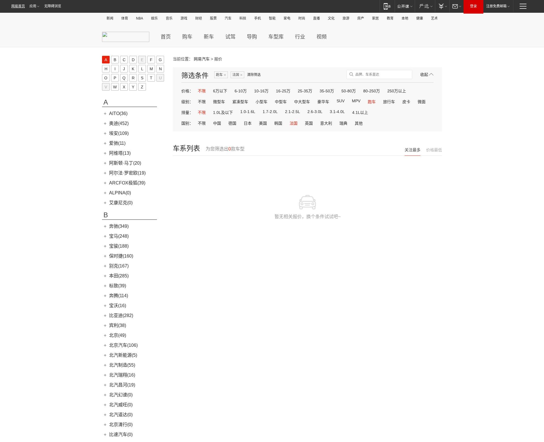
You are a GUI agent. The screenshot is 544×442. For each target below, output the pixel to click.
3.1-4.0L (337, 111)
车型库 (276, 37)
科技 (242, 18)
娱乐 (154, 18)
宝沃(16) (117, 305)
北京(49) (117, 335)
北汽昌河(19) (122, 384)
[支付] (442, 6)
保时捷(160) (121, 256)
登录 (473, 6)
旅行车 (389, 101)
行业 (300, 37)
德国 (232, 123)
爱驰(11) (117, 143)
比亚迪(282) (121, 315)
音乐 (169, 18)
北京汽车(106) (123, 345)
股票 (213, 18)
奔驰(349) (119, 226)
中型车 (281, 101)
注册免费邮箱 (496, 6)
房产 (360, 18)
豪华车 (323, 101)
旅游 (346, 18)
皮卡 (406, 101)
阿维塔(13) (120, 153)
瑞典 (343, 123)
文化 (331, 18)
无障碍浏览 (52, 6)
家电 (287, 18)
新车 (209, 37)
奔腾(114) (118, 295)
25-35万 (305, 91)
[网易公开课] (405, 6)
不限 (202, 91)
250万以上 (396, 91)
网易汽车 (202, 59)
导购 (252, 37)
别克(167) (119, 266)
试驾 (230, 37)
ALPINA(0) (120, 192)
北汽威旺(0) (121, 404)
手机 (257, 18)
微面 (422, 101)
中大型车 (302, 101)
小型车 (261, 101)
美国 (263, 123)
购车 (187, 37)
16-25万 (283, 91)
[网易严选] (425, 6)
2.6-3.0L (314, 111)
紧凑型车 (240, 101)
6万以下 (220, 91)
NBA (139, 18)
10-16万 (261, 91)
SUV (341, 101)
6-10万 (241, 91)
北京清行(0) (121, 424)
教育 (390, 18)
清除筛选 (254, 75)
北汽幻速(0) (121, 394)
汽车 (228, 18)
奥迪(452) (119, 123)
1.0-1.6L (247, 111)
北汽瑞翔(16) (122, 375)
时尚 (301, 18)
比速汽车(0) (121, 434)
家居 (375, 18)
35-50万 (327, 91)
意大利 (326, 123)
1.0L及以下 (223, 112)
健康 (419, 18)
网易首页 (18, 6)
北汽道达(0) (121, 414)
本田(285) (119, 275)
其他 (359, 123)
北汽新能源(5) (123, 355)
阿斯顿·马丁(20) (125, 163)
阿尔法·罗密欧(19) (127, 173)
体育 (124, 18)
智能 (272, 18)
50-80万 (348, 91)
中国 (217, 123)
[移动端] (387, 6)
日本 (248, 123)
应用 (32, 6)
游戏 (183, 18)
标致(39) (117, 285)
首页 (166, 37)
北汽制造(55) (122, 365)
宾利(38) (117, 325)
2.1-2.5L (292, 111)
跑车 (221, 75)
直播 (316, 18)
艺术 (434, 18)
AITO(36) (118, 113)
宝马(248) (119, 236)
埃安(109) (119, 133)
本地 (404, 18)
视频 (321, 37)
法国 (237, 75)
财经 (198, 18)
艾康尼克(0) (121, 202)
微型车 (219, 101)
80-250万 (371, 91)
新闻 (110, 18)
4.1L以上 (360, 112)
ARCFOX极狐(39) (127, 182)
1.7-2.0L (270, 111)
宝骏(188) (119, 246)
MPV (356, 101)
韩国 (278, 123)
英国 (309, 123)
